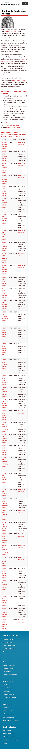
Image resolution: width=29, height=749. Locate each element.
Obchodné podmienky (9, 733)
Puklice (5, 684)
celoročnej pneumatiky (18, 80)
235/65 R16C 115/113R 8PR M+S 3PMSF (4, 478)
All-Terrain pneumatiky (9, 648)
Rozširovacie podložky (9, 697)
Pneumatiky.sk (9, 3)
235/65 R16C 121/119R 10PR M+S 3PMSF (5, 527)
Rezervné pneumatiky (9, 665)
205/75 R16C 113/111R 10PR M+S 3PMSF (5, 380)
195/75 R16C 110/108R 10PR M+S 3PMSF (5, 316)
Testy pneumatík (7, 710)
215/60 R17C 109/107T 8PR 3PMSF (4, 562)
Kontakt (5, 743)
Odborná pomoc (7, 714)
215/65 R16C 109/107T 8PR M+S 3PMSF (4, 404)
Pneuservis (6, 707)
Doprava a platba (7, 730)
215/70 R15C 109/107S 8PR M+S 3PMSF (4, 219)
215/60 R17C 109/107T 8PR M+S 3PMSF (4, 573)
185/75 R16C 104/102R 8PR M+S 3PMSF (4, 270)
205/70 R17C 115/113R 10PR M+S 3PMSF (5, 550)
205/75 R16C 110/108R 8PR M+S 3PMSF (4, 364)
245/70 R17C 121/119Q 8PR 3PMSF (4, 624)
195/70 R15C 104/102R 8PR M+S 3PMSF (4, 156)
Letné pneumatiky (8, 639)
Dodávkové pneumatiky (13, 122)
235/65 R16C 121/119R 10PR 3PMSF (4, 515)
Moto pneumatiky (7, 662)
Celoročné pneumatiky (12, 125)
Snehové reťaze (7, 688)
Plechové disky (7, 671)
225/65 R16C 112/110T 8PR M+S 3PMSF (4, 450)
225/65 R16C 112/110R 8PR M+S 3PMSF (4, 439)
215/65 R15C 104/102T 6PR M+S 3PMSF (4, 191)
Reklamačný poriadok (9, 737)
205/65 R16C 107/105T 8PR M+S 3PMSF (4, 332)
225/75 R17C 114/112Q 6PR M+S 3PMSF (4, 601)
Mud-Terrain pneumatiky (9, 652)
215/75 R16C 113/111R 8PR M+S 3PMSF (4, 415)
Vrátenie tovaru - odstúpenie (11, 740)
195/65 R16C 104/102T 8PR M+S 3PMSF (4, 293)
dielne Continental (11, 31)
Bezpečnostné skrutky (9, 694)
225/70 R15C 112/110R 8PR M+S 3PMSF (4, 246)
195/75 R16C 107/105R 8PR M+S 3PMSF (4, 305)
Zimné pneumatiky (8, 642)
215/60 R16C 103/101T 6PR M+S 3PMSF (4, 392)
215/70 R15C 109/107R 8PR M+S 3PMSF (4, 203)
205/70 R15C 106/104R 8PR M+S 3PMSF (4, 180)
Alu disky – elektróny (9, 668)
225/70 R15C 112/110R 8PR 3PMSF (4, 235)
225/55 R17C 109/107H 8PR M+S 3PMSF (4, 585)
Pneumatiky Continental (13, 127)
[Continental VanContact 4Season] (8, 22)
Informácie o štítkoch (8, 717)
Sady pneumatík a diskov (10, 674)
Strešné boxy (6, 691)
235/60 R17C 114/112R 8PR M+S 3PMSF (4, 612)
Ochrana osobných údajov (10, 720)
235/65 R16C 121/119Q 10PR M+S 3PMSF (5, 503)
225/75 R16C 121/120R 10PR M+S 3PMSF (5, 462)
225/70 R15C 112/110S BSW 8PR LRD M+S (5, 258)
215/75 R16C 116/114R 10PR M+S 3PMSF (5, 427)
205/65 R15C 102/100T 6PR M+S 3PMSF (4, 168)
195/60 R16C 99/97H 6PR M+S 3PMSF (4, 281)
